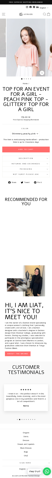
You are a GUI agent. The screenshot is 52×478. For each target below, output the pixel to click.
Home (25, 83)
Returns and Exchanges (26, 164)
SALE (26, 456)
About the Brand (17, 354)
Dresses (26, 440)
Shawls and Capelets (26, 444)
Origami (26, 433)
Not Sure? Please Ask (26, 174)
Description (26, 158)
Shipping (26, 120)
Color (25, 129)
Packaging (26, 169)
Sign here (25, 463)
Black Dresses (26, 448)
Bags (26, 452)
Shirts (25, 436)
